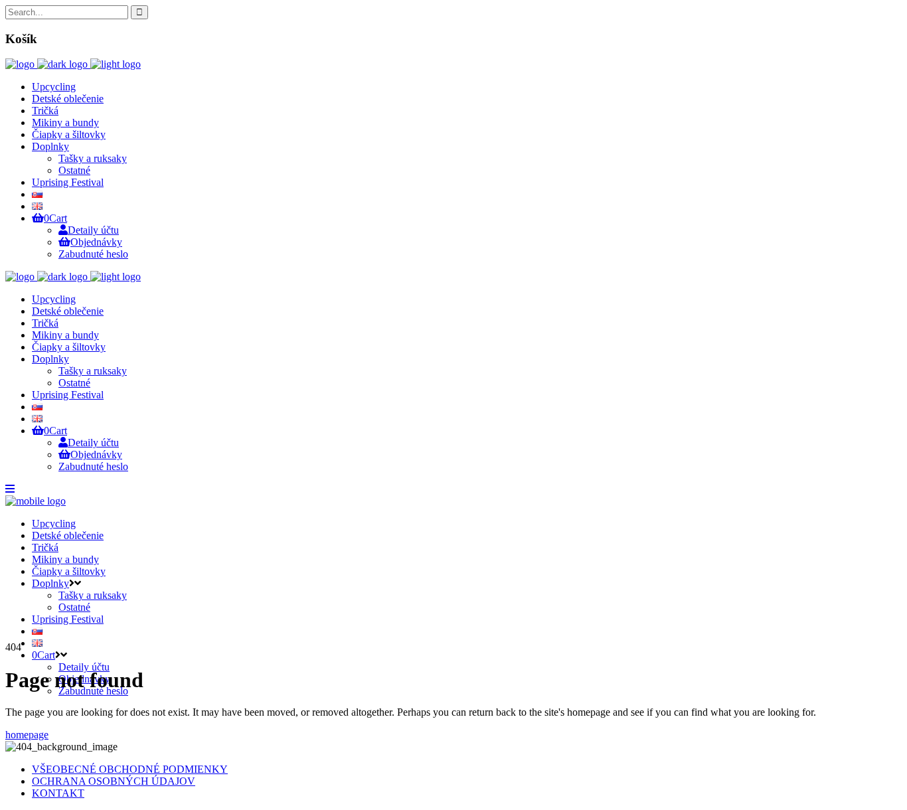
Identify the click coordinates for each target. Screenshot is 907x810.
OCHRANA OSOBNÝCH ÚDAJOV (113, 781)
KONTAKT (58, 793)
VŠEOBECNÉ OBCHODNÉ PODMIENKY (130, 769)
